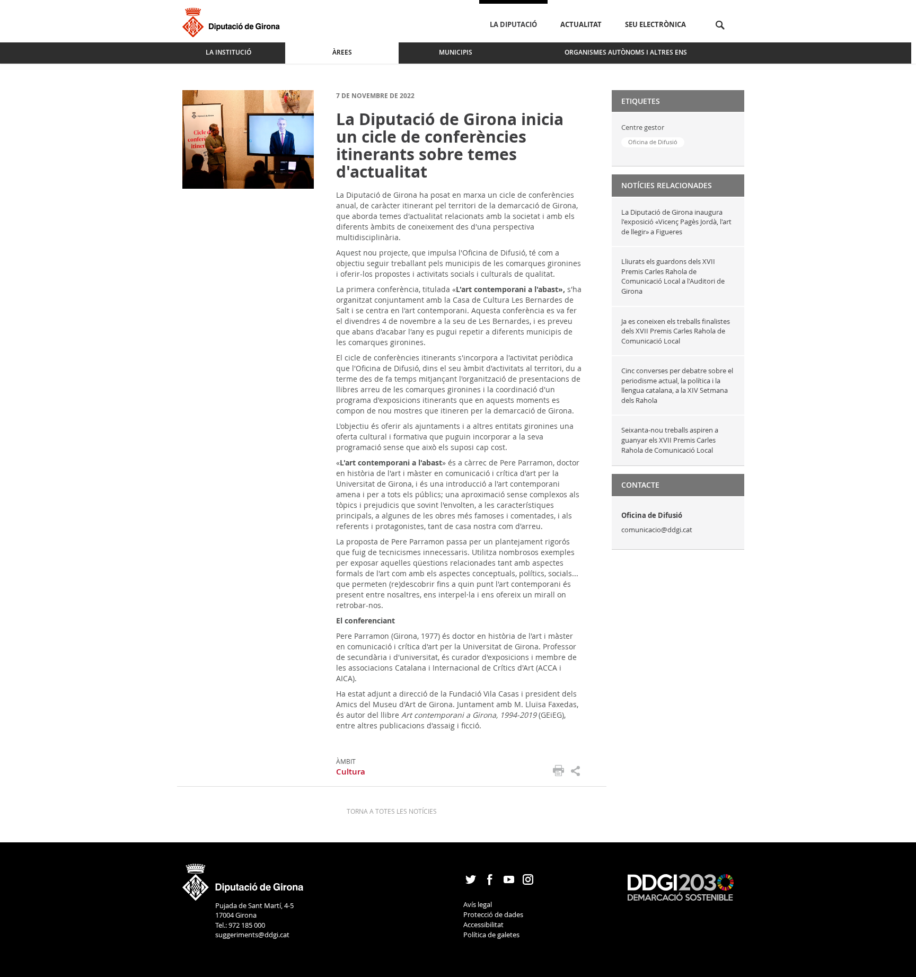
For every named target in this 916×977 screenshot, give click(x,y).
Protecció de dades (493, 914)
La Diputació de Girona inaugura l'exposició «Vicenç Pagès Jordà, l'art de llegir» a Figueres (676, 221)
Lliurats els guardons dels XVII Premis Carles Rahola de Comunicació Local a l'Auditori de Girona (673, 276)
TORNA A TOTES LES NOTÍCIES (392, 811)
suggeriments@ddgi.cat (252, 934)
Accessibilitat (483, 924)
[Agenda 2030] (681, 887)
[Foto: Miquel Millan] (248, 139)
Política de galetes (491, 934)
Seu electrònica (655, 24)
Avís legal (477, 904)
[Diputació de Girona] (233, 21)
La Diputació (513, 24)
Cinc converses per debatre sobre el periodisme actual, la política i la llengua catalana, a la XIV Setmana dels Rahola (677, 385)
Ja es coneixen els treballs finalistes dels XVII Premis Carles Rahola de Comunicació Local (675, 331)
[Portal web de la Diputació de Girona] (243, 878)
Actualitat (581, 24)
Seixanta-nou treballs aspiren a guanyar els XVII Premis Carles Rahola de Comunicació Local (669, 439)
